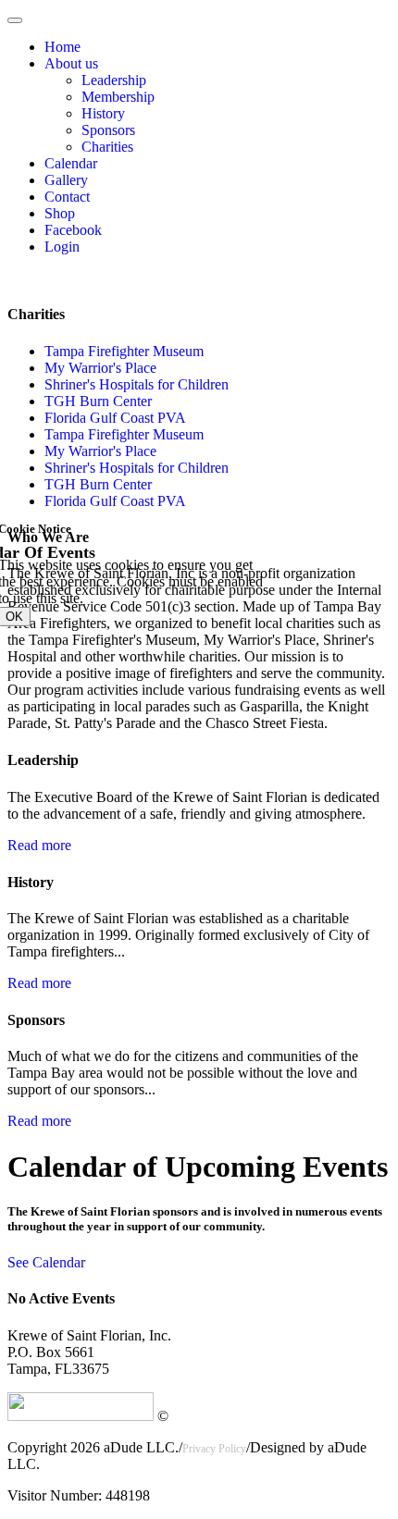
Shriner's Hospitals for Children (136, 384)
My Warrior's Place (100, 368)
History (103, 113)
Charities (107, 146)
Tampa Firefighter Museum (124, 351)
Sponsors (108, 130)
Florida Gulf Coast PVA (115, 418)
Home (62, 47)
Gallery (66, 180)
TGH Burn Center (98, 401)
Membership (118, 97)
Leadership (113, 80)
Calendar (70, 163)
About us (71, 63)
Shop (59, 213)
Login (62, 246)
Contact (67, 196)
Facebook (73, 230)
